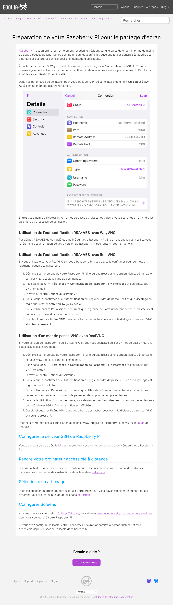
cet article (98, 472)
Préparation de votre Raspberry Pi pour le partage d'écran (82, 18)
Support (137, 7)
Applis (125, 7)
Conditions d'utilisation (121, 597)
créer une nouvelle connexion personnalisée (124, 513)
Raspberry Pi (27, 50)
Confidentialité (99, 597)
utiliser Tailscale (69, 513)
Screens (31, 18)
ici (59, 445)
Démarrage (44, 18)
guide (140, 422)
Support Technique (13, 18)
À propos (152, 7)
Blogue (165, 7)
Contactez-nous (86, 562)
